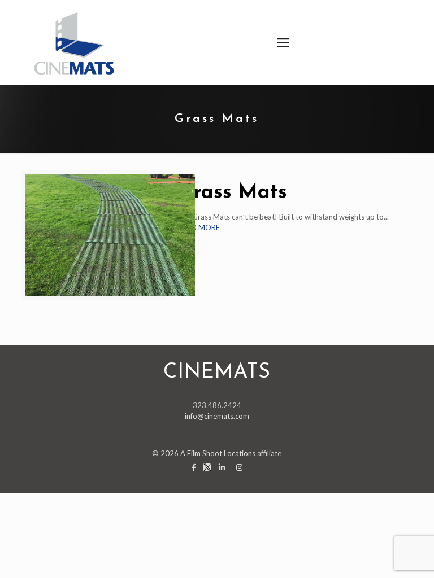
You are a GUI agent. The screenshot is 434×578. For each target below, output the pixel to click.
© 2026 (166, 453)
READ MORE (198, 227)
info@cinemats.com (217, 416)
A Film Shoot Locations (217, 453)
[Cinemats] (74, 42)
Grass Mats (232, 193)
